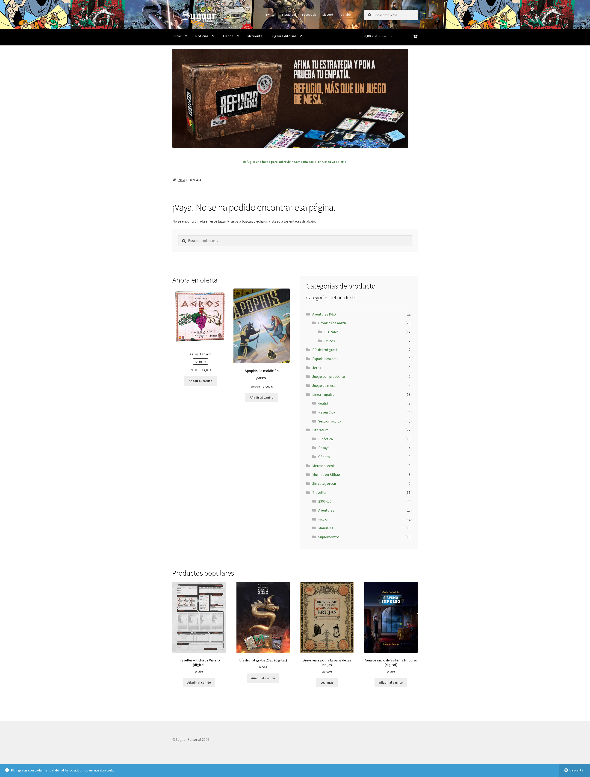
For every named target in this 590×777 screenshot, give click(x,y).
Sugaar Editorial (283, 36)
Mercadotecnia (324, 465)
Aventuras (326, 510)
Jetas (316, 367)
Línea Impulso (323, 394)
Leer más (327, 682)
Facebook (309, 14)
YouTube (345, 14)
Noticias (201, 36)
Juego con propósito (328, 376)
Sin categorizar (324, 483)
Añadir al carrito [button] (200, 381)
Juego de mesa (324, 385)
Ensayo (324, 447)
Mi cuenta (255, 36)
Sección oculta (329, 421)
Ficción (323, 519)
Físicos (329, 341)
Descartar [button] (577, 770)
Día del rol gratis (325, 349)
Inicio (176, 36)
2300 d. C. (325, 501)
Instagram (289, 14)
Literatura (320, 430)
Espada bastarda (325, 358)
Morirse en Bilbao (326, 474)
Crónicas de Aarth (332, 323)
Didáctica (325, 439)
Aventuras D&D (324, 314)
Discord (327, 14)
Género (324, 456)
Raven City (326, 412)
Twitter (271, 14)
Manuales (325, 528)
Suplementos (328, 537)
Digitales (331, 332)
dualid (323, 403)
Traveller (319, 492)
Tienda (227, 36)
